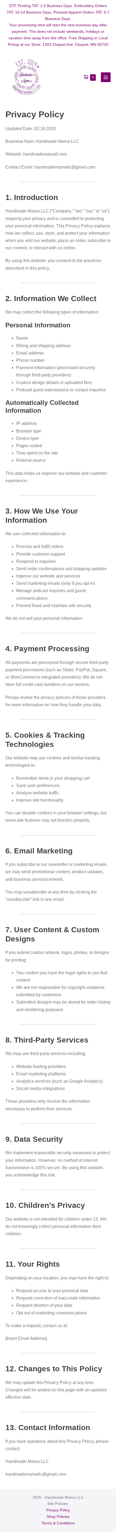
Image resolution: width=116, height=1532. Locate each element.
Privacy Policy (58, 1510)
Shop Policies (58, 1516)
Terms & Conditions (58, 1523)
